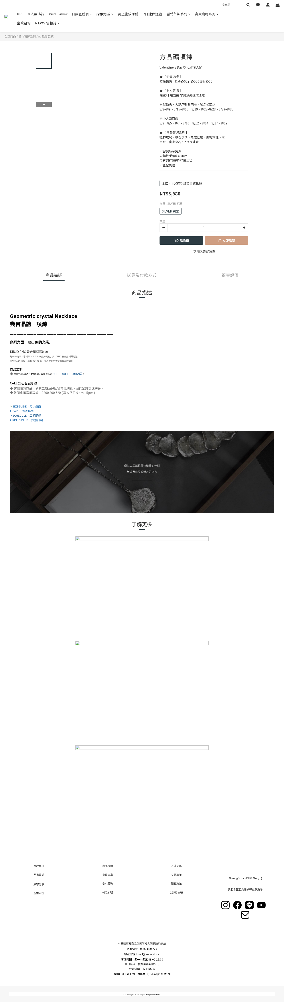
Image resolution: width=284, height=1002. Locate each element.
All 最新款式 (45, 36)
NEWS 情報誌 (45, 23)
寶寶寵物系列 (205, 14)
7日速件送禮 (152, 14)
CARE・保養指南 (23, 411)
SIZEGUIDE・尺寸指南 (26, 406)
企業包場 (24, 23)
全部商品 (10, 36)
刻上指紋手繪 (128, 14)
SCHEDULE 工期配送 (67, 374)
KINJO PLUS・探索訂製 (27, 420)
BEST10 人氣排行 (30, 14)
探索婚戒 (103, 14)
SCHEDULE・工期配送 (26, 415)
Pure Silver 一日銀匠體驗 (69, 14)
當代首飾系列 (177, 14)
